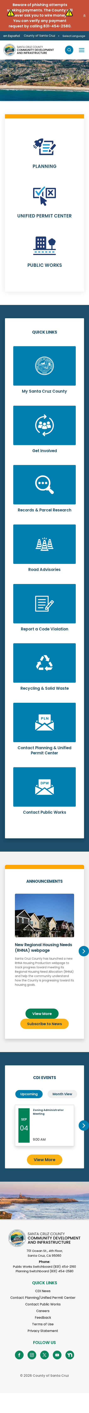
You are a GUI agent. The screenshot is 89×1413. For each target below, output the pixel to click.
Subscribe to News (44, 1023)
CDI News (43, 1291)
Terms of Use (43, 1324)
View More (42, 1013)
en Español (11, 36)
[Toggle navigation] (81, 50)
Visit (13, 89)
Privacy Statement (43, 1330)
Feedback (43, 1317)
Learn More (44, 155)
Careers (42, 1311)
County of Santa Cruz (39, 36)
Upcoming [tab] (29, 1094)
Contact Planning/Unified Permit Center (43, 1297)
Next (84, 951)
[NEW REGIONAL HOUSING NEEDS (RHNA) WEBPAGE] (44, 949)
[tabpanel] (44, 80)
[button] (84, 15)
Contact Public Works (43, 1304)
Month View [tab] (62, 1094)
